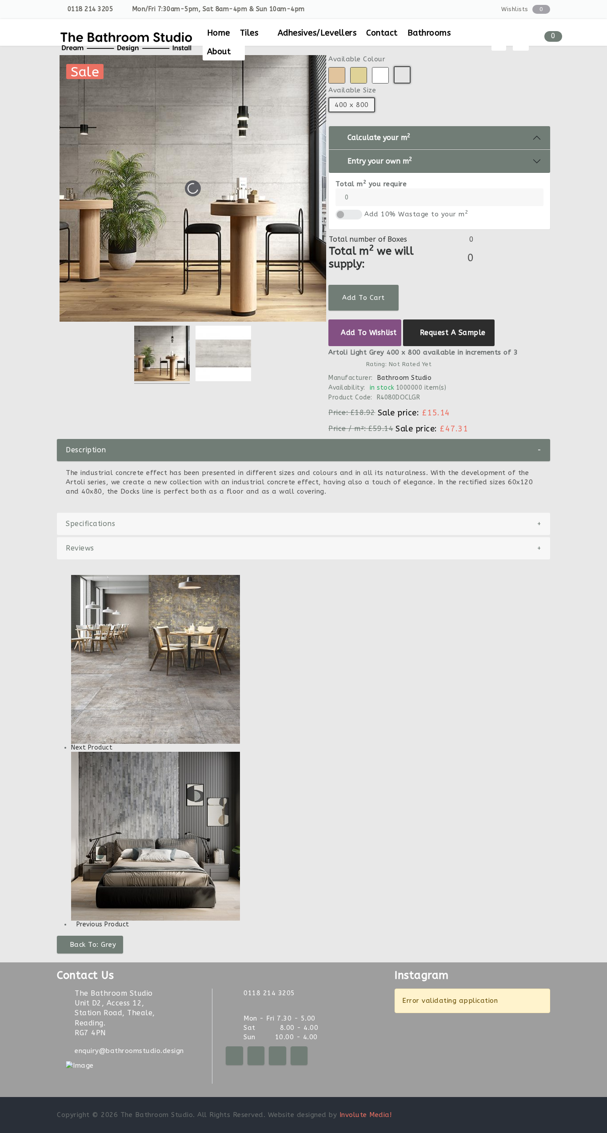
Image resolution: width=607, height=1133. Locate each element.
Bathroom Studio (404, 378)
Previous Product (102, 924)
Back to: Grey (93, 945)
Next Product (91, 747)
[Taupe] (336, 75)
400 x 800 (352, 105)
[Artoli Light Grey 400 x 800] (162, 355)
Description (303, 450)
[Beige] (358, 75)
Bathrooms (429, 33)
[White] (380, 75)
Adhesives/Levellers (317, 33)
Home (218, 33)
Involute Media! (365, 1115)
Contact (382, 33)
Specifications (303, 523)
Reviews (303, 548)
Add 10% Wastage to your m (416, 214)
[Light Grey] (402, 75)
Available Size (352, 90)
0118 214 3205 (90, 9)
